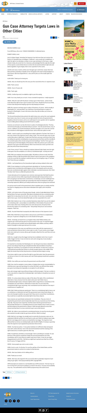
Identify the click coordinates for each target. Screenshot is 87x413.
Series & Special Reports (35, 14)
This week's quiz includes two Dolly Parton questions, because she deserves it (77, 86)
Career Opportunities (34, 399)
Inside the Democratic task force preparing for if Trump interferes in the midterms (77, 112)
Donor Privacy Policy (52, 399)
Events (68, 14)
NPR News (5, 21)
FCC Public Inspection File (53, 393)
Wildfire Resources (76, 14)
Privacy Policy (51, 396)
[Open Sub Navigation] (5, 14)
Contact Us (68, 396)
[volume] (7, 9)
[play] (3, 10)
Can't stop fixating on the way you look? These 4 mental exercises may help (77, 72)
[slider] (9, 9)
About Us (32, 393)
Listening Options (34, 396)
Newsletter (24, 14)
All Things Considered (20, 372)
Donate (82, 3)
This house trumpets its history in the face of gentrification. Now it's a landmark (78, 99)
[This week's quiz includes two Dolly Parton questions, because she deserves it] (68, 83)
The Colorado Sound (70, 399)
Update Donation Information (72, 393)
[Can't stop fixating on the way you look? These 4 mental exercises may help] (68, 70)
